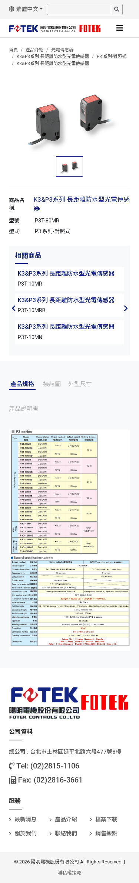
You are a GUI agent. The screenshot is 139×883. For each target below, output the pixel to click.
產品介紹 (34, 49)
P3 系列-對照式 (111, 56)
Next (125, 308)
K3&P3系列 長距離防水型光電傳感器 (53, 56)
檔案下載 (106, 819)
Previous (13, 308)
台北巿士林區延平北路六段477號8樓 (75, 752)
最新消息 (25, 819)
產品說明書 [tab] (24, 408)
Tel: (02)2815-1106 (46, 765)
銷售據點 (106, 833)
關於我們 (25, 833)
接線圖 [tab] (52, 384)
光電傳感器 (62, 49)
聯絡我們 (66, 833)
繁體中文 (26, 9)
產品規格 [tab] (22, 384)
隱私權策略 (69, 873)
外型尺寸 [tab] (80, 384)
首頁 (13, 49)
